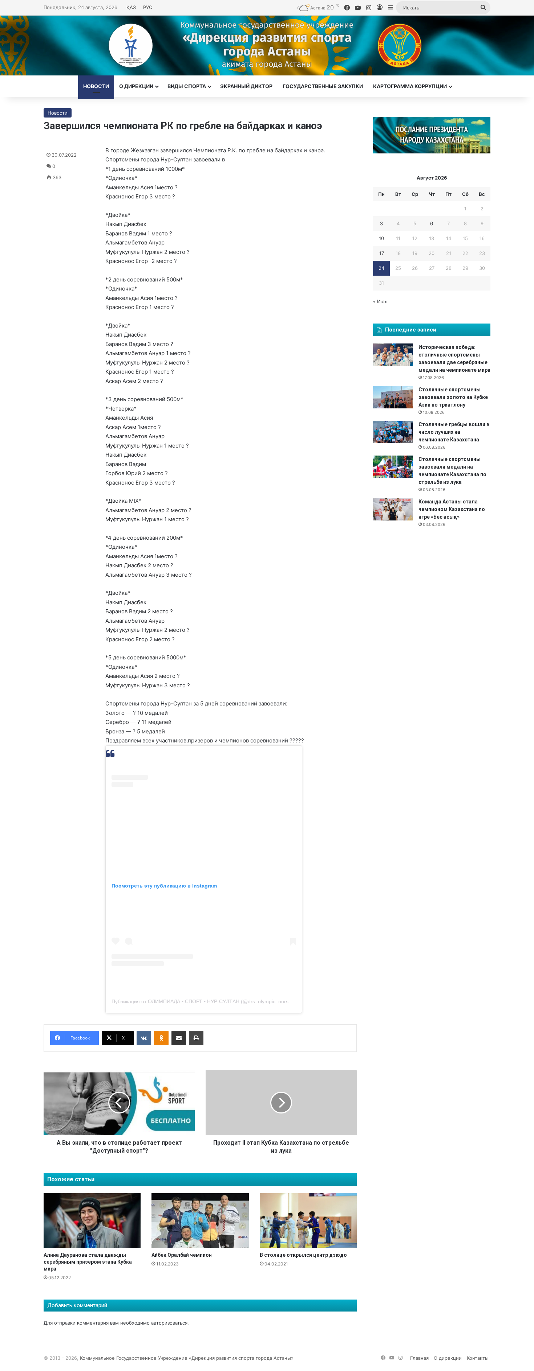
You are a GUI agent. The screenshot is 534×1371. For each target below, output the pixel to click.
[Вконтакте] (144, 1038)
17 (381, 253)
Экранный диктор (246, 86)
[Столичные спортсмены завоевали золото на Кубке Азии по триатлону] (393, 397)
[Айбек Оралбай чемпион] (199, 1220)
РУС (147, 7)
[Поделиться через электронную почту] (178, 1038)
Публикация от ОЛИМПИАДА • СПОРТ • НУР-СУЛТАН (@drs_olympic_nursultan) (207, 1001)
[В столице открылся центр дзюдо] (308, 1220)
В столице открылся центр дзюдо (303, 1255)
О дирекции (136, 86)
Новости (96, 86)
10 (381, 238)
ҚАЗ (131, 7)
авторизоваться (169, 1323)
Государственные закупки (323, 86)
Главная (419, 1358)
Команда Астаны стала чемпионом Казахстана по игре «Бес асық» (451, 509)
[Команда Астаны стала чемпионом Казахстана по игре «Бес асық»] (393, 509)
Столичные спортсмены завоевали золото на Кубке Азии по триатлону (453, 397)
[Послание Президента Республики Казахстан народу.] (431, 152)
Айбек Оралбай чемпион (181, 1255)
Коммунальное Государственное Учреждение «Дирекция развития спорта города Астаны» (187, 1358)
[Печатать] (196, 1038)
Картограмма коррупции (410, 86)
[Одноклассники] (161, 1038)
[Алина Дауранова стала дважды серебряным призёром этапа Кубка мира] (92, 1220)
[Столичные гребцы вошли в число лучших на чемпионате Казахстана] (393, 432)
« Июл (380, 301)
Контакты (478, 1358)
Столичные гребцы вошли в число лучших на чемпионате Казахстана (453, 431)
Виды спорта (186, 86)
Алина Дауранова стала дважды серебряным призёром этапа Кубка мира (88, 1262)
